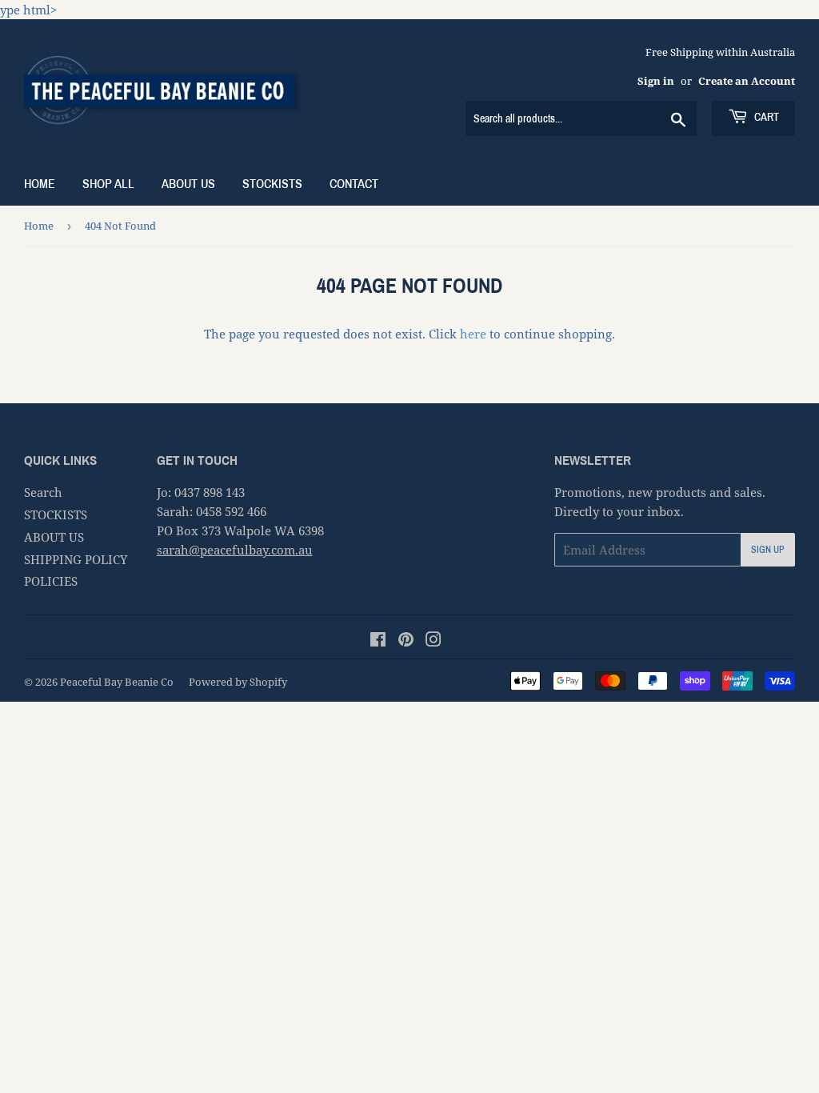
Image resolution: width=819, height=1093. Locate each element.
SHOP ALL (108, 183)
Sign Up (768, 549)
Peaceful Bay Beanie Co (117, 682)
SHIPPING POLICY (75, 559)
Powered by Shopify (238, 682)
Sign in (655, 81)
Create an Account (746, 81)
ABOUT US (188, 183)
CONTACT (354, 183)
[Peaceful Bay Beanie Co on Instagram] (433, 641)
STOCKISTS (272, 183)
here (473, 334)
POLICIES (51, 581)
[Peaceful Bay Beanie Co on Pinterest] (406, 641)
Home (39, 183)
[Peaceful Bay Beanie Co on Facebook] (378, 641)
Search (43, 492)
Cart (765, 117)
